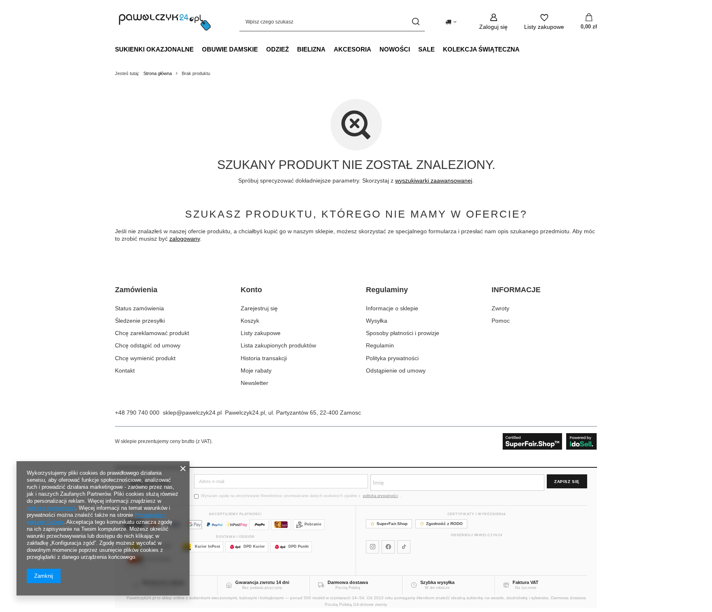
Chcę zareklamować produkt (152, 333)
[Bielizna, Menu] (330, 49)
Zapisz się (567, 481)
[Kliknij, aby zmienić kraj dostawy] (451, 22)
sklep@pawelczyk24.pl (192, 412)
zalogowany (184, 238)
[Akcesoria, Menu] (375, 49)
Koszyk (250, 320)
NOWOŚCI (394, 49)
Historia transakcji (264, 358)
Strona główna (157, 73)
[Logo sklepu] (165, 21)
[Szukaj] (415, 21)
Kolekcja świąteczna (481, 49)
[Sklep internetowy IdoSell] (550, 441)
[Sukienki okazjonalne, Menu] (198, 49)
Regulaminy (387, 290)
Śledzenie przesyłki (140, 320)
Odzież (277, 49)
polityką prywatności (380, 496)
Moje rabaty (256, 370)
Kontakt (125, 370)
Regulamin (380, 345)
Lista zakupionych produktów (278, 345)
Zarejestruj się (259, 308)
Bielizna (311, 49)
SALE (426, 49)
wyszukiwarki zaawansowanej (433, 180)
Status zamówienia (139, 308)
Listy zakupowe (261, 333)
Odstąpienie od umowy (396, 370)
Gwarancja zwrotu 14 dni (262, 582)
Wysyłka (376, 320)
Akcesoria (352, 49)
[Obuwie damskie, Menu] (262, 49)
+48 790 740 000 (137, 412)
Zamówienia (136, 290)
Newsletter (254, 383)
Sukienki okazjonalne (154, 49)
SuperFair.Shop (392, 523)
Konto (251, 290)
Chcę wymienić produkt (145, 358)
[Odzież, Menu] (293, 49)
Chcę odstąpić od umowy (147, 345)
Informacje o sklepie (392, 308)
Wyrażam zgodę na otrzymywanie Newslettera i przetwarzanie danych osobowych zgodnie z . (301, 496)
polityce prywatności (51, 508)
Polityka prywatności (392, 358)
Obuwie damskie (230, 49)
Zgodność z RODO (444, 523)
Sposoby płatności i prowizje (402, 333)
